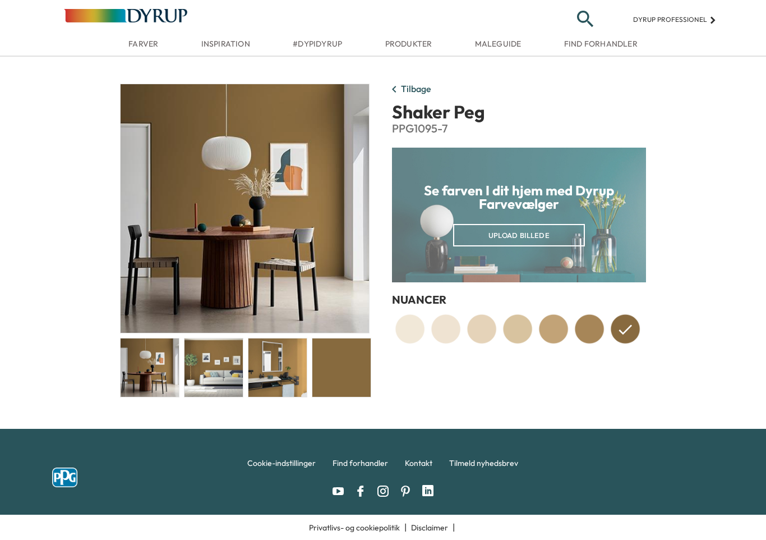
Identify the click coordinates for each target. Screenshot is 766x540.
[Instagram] (385, 491)
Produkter (408, 44)
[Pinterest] (408, 491)
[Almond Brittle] (481, 329)
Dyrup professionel (675, 19)
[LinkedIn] (427, 491)
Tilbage (409, 90)
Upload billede (519, 235)
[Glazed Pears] (446, 329)
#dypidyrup (317, 44)
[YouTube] (341, 491)
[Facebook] (363, 491)
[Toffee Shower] (589, 329)
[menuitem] (281, 466)
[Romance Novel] (410, 329)
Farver (143, 44)
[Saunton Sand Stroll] (553, 329)
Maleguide (498, 44)
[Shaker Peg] (625, 331)
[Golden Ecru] (517, 329)
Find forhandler (601, 44)
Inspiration (225, 44)
